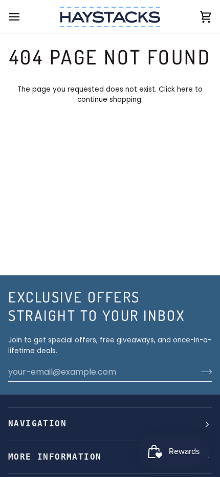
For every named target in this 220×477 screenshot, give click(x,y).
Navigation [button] (37, 423)
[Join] (203, 371)
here (185, 89)
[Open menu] (23, 16)
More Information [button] (54, 457)
